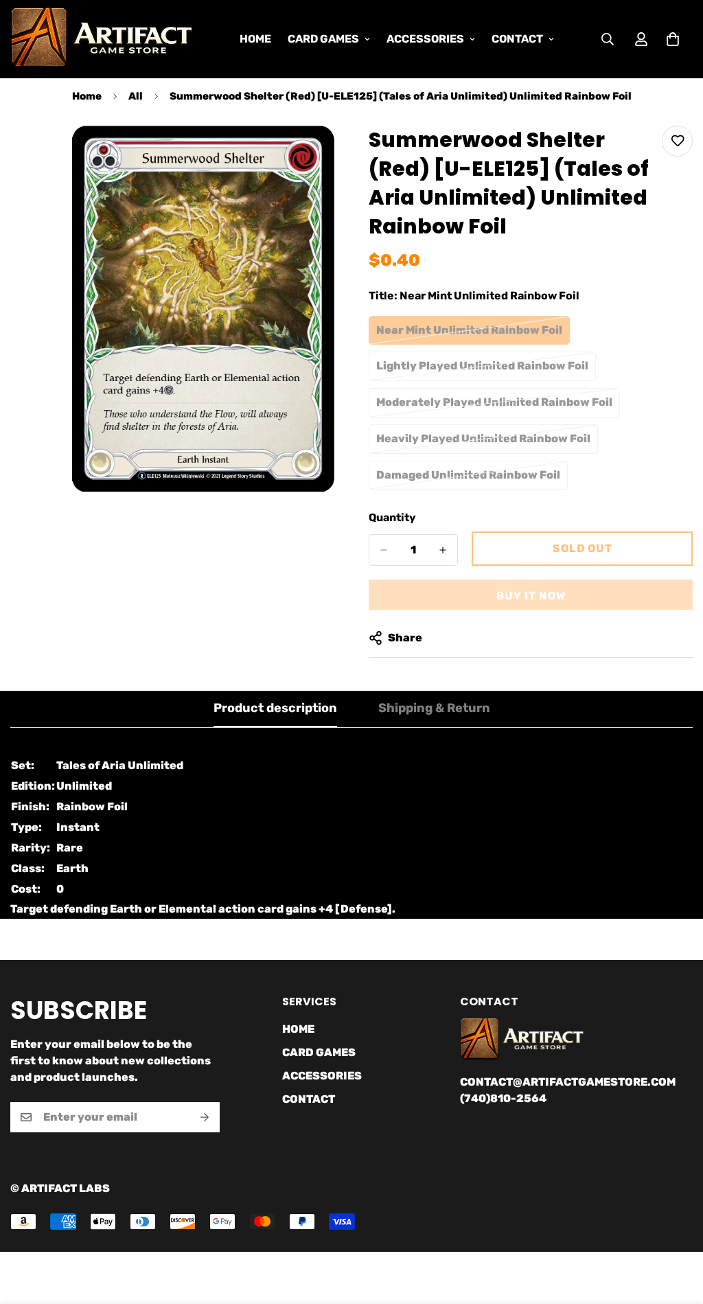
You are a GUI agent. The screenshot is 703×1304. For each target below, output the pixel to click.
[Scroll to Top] (676, 1229)
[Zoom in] (322, 154)
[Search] (607, 39)
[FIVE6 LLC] (101, 39)
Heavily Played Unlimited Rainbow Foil (483, 443)
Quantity (392, 517)
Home (87, 96)
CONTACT (517, 38)
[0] (673, 39)
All (135, 96)
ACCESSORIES (425, 38)
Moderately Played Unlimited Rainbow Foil (494, 406)
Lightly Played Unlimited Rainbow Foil (482, 370)
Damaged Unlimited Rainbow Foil (468, 479)
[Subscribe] (204, 1117)
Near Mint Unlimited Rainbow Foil (469, 334)
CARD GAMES (323, 38)
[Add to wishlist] (677, 141)
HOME (255, 38)
